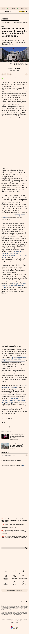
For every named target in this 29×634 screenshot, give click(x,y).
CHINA (2, 26)
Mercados (5, 19)
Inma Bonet (12, 439)
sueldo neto (23, 573)
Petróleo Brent (24, 8)
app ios (14, 584)
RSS (20, 620)
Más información (4, 462)
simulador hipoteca (14, 573)
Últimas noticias (6, 516)
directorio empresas (23, 578)
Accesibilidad (14, 620)
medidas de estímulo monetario (14, 386)
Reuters (10, 68)
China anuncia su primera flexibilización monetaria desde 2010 (18, 436)
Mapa (18, 620)
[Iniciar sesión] (27, 11)
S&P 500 (13, 8)
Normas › (26, 427)
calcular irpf (5, 573)
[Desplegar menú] (2, 11)
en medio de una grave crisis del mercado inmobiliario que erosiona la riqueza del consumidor (14, 359)
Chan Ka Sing (12, 448)
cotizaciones (5, 584)
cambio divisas (14, 578)
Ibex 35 (3, 8)
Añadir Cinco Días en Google (9, 78)
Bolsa (3, 22)
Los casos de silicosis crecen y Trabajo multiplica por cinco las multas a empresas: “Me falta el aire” (13, 532)
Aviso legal (8, 619)
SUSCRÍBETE (21, 11)
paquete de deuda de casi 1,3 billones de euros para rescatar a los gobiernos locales (13, 400)
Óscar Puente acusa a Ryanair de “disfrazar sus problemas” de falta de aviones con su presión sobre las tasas (14, 520)
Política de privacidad (7, 620)
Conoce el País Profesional (14, 590)
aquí (23, 465)
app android (23, 584)
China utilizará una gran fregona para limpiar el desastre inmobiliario (17, 445)
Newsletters (24, 620)
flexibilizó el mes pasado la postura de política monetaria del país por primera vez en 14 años (14, 254)
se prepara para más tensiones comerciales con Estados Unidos (13, 285)
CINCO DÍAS (18, 68)
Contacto (3, 619)
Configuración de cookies (22, 619)
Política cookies (13, 619)
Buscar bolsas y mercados (8, 544)
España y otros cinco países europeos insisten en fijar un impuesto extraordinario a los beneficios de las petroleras (14, 526)
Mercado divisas (8, 22)
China (13, 455)
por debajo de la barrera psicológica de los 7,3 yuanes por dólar (13, 216)
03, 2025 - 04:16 (14, 70)
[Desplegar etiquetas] (27, 455)
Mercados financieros (6, 455)
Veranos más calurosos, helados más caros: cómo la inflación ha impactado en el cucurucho (14, 537)
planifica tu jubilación (5, 579)
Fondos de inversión (18, 22)
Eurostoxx (8, 551)
